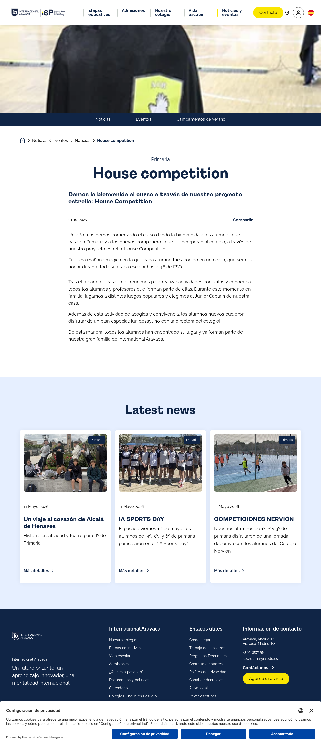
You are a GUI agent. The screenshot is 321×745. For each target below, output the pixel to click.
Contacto (268, 12)
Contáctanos (256, 667)
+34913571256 (254, 652)
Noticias (103, 119)
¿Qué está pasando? (126, 672)
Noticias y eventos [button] (232, 13)
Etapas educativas (125, 648)
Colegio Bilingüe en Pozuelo (133, 696)
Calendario (118, 688)
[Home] (38, 12)
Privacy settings (203, 696)
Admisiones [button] (133, 11)
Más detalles (36, 570)
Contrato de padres (206, 664)
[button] (298, 12)
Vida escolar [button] (196, 13)
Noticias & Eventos (50, 141)
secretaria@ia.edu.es (260, 659)
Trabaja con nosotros (207, 648)
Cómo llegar (200, 640)
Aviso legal (198, 688)
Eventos (143, 119)
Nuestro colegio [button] (163, 13)
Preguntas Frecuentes (208, 656)
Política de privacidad (208, 672)
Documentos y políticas (129, 680)
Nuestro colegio (122, 640)
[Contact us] (287, 12)
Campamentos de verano (201, 119)
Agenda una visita (266, 678)
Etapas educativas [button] (99, 13)
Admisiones (119, 664)
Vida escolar (120, 656)
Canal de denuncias (206, 680)
